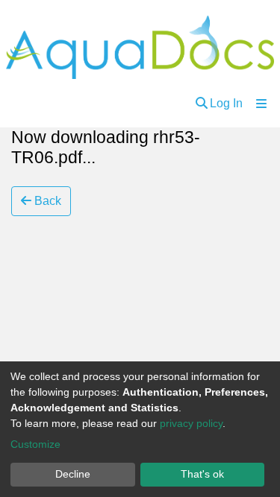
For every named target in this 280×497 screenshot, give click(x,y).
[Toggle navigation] (261, 103)
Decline (72, 474)
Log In (226, 103)
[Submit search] (201, 103)
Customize (35, 444)
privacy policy (191, 423)
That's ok (202, 474)
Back (46, 200)
